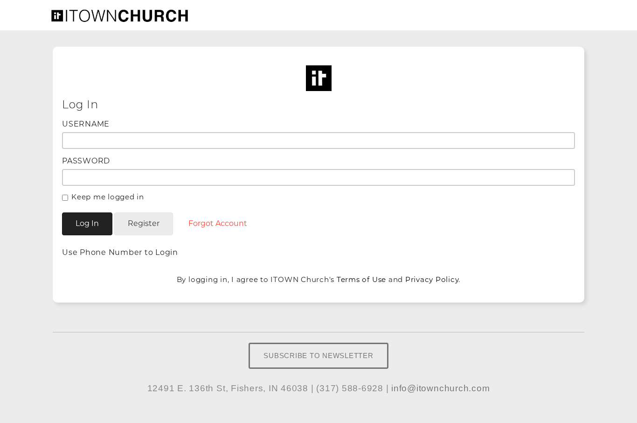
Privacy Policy (432, 279)
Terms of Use (361, 279)
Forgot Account (217, 223)
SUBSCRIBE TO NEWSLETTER (318, 356)
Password (86, 160)
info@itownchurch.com (440, 388)
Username (86, 124)
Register (143, 223)
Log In (87, 223)
